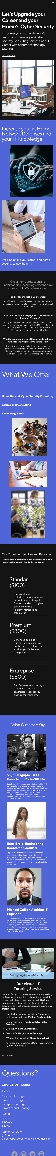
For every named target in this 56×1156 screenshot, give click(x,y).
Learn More (8, 56)
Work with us (9, 1055)
